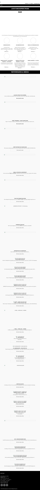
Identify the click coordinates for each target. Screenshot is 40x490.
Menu (1, 5)
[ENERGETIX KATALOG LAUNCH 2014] (20, 284)
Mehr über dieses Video (20, 175)
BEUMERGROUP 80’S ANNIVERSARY (20, 250)
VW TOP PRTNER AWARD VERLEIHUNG (20, 456)
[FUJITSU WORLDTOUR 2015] (20, 258)
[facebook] (1, 485)
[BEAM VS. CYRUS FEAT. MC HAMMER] (20, 401)
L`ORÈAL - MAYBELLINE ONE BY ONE (20, 302)
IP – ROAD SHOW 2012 (20, 337)
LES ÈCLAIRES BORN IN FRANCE (20, 276)
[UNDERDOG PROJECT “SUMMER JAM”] (20, 391)
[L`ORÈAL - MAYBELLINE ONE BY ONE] (20, 301)
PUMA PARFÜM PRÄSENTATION (20, 447)
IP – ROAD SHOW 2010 (20, 356)
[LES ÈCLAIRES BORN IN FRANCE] (20, 275)
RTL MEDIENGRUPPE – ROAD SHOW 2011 (20, 348)
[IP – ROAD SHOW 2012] (20, 336)
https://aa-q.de (5, 482)
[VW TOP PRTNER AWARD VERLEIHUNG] (20, 455)
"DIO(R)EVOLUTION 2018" (20, 224)
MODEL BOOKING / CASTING (33, 60)
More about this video (20, 150)
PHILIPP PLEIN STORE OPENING (20, 268)
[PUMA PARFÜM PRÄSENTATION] (20, 446)
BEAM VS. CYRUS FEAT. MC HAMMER (20, 402)
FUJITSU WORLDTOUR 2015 (20, 259)
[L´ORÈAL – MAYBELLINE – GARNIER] (20, 318)
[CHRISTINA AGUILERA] (20, 374)
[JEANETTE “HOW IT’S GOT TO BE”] (20, 410)
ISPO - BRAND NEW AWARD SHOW (20, 439)
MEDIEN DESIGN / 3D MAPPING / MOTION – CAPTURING (7, 61)
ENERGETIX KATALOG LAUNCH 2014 (20, 285)
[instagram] (7, 485)
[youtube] (4, 485)
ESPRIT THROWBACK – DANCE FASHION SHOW (20, 120)
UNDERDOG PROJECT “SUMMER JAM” (20, 392)
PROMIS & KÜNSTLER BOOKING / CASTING (20, 61)
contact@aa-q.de (37, 3)
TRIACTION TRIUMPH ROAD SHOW (20, 198)
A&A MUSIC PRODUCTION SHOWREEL (20, 95)
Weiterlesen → (6, 51)
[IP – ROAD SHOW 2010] (20, 355)
